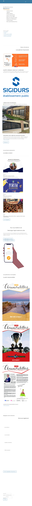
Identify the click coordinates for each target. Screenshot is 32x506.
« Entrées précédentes (6, 139)
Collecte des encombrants (9, 102)
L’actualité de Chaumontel (22, 50)
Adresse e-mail (5, 495)
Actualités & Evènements (8, 442)
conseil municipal (9, 10)
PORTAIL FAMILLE (9, 13)
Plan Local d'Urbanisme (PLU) (11, 21)
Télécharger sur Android (9, 240)
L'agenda (8, 12)
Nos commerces (7, 427)
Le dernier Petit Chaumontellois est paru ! (10, 404)
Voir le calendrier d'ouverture (10, 471)
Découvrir (6, 142)
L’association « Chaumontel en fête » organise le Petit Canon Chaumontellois (14, 216)
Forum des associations (7, 196)
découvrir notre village (10, 16)
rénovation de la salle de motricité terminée (14, 135)
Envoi (5, 499)
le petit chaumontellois (10, 14)
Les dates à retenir (7, 153)
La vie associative (7, 434)
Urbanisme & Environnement (8, 35)
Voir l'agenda (6, 219)
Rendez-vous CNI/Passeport (11, 18)
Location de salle (9, 20)
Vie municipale (6, 31)
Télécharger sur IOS (8, 238)
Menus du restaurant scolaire (11, 17)
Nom (4, 493)
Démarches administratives (7, 36)
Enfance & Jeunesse (7, 450)
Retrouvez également (23, 418)
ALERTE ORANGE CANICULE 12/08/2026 (13, 70)
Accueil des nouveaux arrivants (8, 175)
